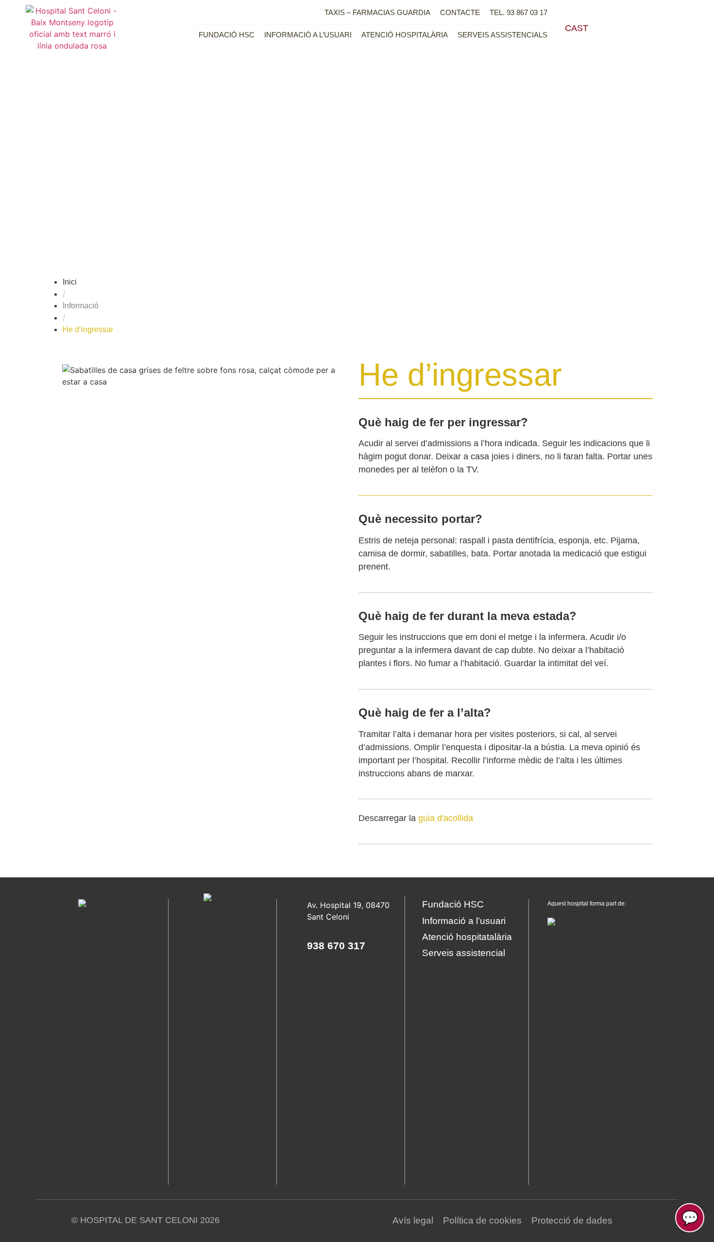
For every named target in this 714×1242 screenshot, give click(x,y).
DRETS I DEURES (586, 106)
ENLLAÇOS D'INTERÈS (444, 154)
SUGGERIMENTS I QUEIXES (443, 177)
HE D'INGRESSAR (586, 83)
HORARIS (587, 154)
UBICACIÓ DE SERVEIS (444, 130)
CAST (576, 28)
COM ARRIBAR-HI (586, 177)
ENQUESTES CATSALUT (444, 201)
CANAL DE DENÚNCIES (587, 201)
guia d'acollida (445, 818)
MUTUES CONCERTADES (587, 130)
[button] (627, 27)
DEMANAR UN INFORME (444, 106)
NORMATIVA (444, 83)
